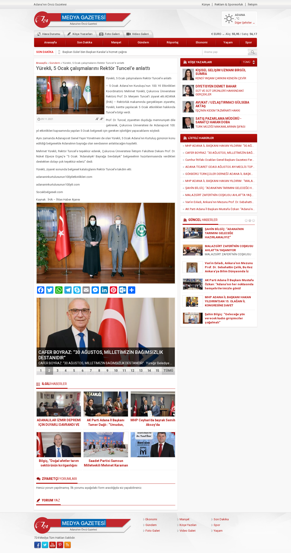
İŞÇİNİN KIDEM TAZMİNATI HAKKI (218, 94)
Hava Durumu (51, 34)
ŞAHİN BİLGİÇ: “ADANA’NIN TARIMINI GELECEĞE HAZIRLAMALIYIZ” (221, 188)
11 (124, 370)
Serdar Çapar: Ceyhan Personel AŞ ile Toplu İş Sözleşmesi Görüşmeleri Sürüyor (228, 267)
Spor (248, 42)
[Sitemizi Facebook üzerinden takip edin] (37, 545)
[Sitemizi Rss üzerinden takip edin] (67, 545)
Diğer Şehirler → (245, 22)
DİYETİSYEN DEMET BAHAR (216, 70)
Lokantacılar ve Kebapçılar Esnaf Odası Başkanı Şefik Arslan (102, 52)
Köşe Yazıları (188, 525)
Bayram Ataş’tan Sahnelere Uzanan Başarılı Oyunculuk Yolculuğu (224, 284)
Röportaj (172, 42)
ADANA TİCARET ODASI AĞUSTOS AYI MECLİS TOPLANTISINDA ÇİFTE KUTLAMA (221, 167)
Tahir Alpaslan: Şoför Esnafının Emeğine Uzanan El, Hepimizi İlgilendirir (227, 318)
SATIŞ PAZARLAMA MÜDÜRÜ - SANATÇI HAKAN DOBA (218, 104)
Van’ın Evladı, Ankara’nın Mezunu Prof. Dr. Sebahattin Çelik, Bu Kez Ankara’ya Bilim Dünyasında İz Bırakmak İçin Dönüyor (221, 202)
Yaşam (228, 42)
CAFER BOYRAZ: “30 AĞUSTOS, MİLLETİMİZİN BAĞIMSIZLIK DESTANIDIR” (221, 152)
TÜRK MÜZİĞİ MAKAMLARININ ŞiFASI (220, 110)
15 (157, 370)
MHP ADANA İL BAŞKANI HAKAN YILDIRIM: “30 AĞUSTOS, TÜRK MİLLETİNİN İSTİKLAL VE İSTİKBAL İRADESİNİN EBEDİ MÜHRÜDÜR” (221, 145)
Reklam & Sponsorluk (229, 4)
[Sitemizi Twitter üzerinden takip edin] (45, 545)
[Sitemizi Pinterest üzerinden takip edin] (60, 545)
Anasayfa (50, 42)
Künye (206, 4)
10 (116, 370)
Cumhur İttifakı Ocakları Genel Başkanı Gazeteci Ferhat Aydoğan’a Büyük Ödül (221, 159)
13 (141, 370)
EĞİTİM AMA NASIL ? (209, 123)
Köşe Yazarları (82, 34)
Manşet (116, 42)
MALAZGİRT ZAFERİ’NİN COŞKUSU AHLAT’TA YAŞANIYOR (221, 195)
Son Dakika (84, 42)
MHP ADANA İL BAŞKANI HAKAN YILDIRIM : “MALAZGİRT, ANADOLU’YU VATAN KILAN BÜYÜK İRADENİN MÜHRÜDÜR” (221, 181)
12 (132, 370)
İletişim (252, 4)
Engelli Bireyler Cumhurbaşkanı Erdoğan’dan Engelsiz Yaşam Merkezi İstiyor (228, 233)
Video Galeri (140, 34)
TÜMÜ (168, 370)
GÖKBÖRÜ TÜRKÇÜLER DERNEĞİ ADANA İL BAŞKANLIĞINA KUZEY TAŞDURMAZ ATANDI (221, 174)
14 (149, 370)
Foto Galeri (112, 34)
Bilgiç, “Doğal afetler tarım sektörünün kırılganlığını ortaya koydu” (59, 465)
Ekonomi (201, 42)
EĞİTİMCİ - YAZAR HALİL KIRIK (218, 118)
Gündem (143, 42)
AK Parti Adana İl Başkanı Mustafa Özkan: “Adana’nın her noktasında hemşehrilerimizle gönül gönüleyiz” (221, 209)
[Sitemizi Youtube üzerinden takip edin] (52, 545)
